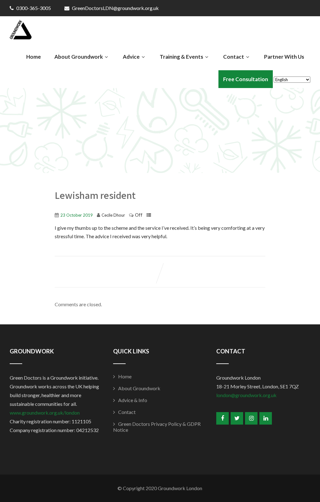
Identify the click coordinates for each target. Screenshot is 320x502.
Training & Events (181, 56)
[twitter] (237, 418)
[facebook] (222, 418)
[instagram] (251, 418)
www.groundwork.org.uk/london (45, 413)
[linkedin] (265, 418)
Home (33, 56)
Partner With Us (284, 56)
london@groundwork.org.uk (246, 395)
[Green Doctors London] (21, 31)
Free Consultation (245, 79)
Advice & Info (132, 400)
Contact (233, 56)
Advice (131, 56)
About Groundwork (78, 56)
